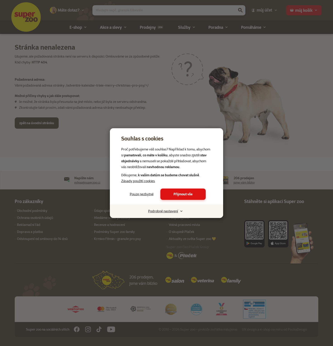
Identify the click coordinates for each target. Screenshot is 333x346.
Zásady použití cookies (138, 181)
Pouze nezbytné (142, 194)
